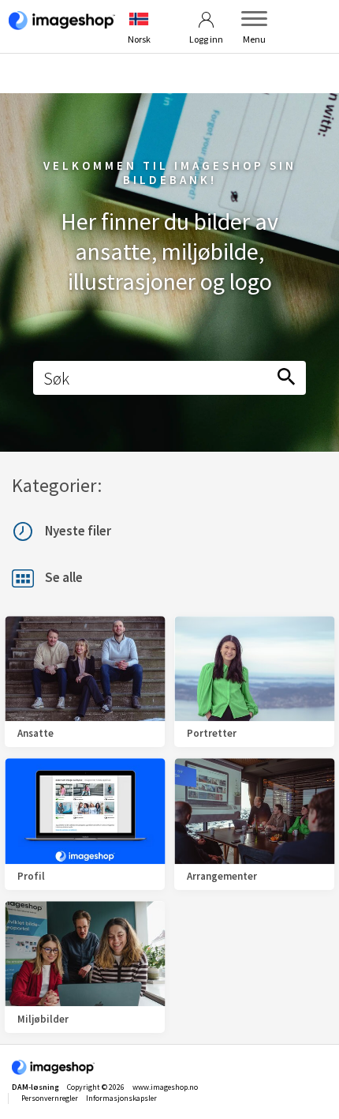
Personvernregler (49, 1098)
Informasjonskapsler (121, 1098)
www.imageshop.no (165, 1087)
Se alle (64, 578)
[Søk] (286, 378)
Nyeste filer (78, 530)
